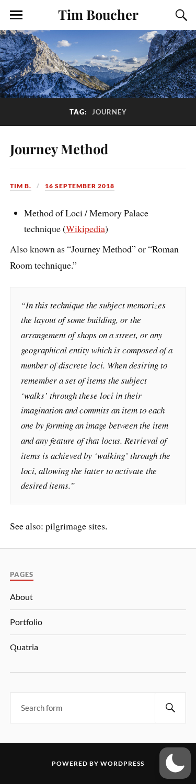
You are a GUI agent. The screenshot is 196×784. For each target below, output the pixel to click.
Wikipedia (85, 228)
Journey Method (59, 148)
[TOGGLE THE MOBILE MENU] (16, 15)
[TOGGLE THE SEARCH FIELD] (180, 15)
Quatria (24, 647)
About (21, 597)
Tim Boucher (98, 14)
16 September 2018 (79, 186)
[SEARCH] (170, 708)
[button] (175, 763)
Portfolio (26, 622)
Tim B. (20, 186)
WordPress (122, 763)
